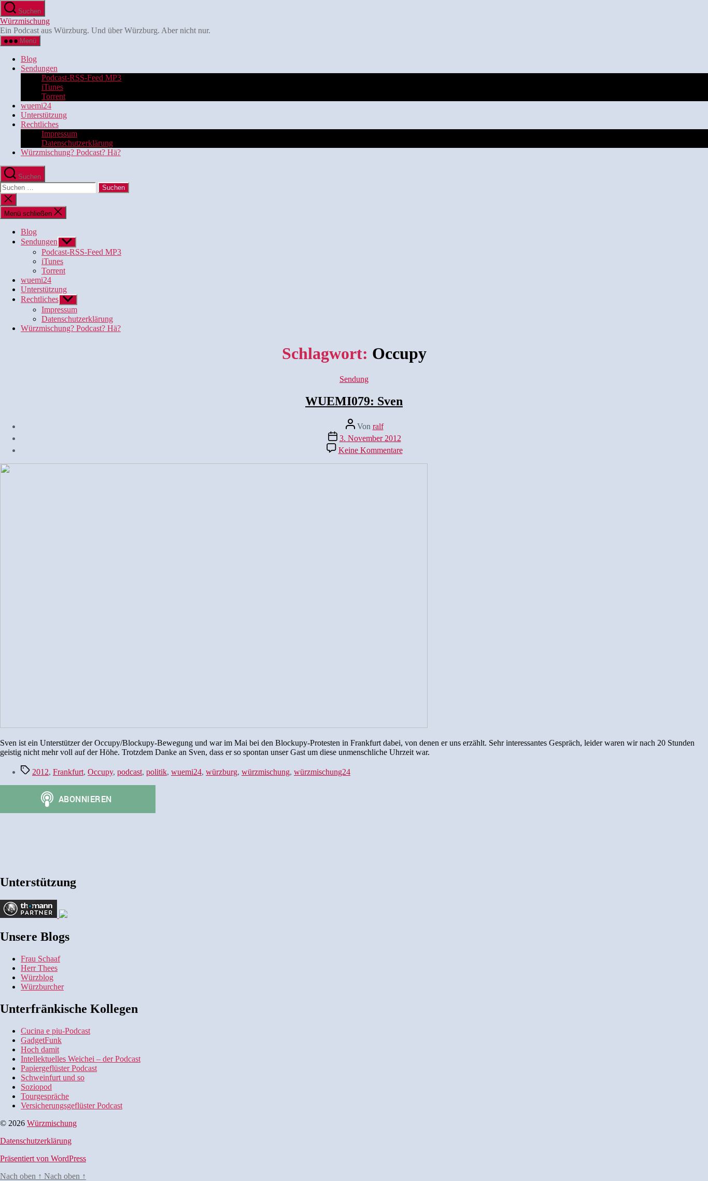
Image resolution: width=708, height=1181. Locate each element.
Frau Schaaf (40, 958)
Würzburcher (42, 986)
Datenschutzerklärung (77, 143)
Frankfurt (68, 771)
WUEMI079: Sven (354, 401)
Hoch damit (40, 1049)
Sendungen (39, 68)
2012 (40, 771)
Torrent (53, 96)
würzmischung (266, 771)
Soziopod (36, 1086)
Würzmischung (25, 21)
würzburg (221, 771)
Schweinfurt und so (52, 1077)
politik (156, 771)
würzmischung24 (322, 771)
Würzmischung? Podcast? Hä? (71, 152)
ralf (378, 426)
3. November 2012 (370, 438)
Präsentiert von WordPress (43, 1158)
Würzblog (37, 977)
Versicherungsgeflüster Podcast (71, 1105)
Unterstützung (44, 115)
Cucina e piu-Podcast (55, 1030)
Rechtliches (40, 124)
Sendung (354, 379)
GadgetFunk (41, 1040)
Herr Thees (39, 968)
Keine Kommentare (370, 450)
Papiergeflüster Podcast (59, 1068)
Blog (29, 58)
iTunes (52, 87)
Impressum (59, 133)
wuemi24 (36, 105)
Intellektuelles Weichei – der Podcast (80, 1058)
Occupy (100, 771)
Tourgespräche (45, 1096)
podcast (129, 771)
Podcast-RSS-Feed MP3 (81, 77)
